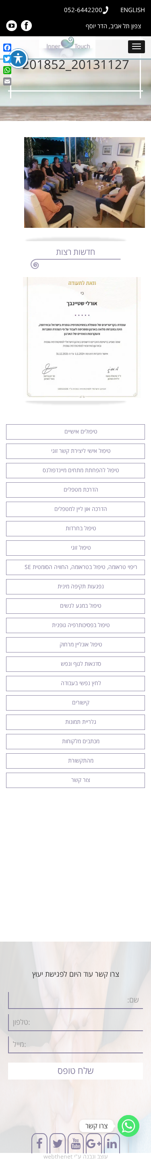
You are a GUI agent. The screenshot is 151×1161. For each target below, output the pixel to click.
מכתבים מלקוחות (80, 741)
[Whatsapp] (128, 1126)
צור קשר (80, 780)
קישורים (80, 702)
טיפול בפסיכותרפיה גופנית (81, 625)
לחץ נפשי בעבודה (81, 683)
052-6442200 (83, 10)
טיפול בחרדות (81, 528)
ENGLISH (132, 10)
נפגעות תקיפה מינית (81, 586)
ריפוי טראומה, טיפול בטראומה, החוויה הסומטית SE (81, 567)
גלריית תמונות (80, 722)
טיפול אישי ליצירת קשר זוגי (81, 451)
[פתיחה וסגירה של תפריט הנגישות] (18, 58)
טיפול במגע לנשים (80, 605)
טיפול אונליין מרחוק (81, 644)
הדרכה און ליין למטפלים (80, 509)
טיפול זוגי (81, 547)
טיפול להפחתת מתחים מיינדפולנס (81, 470)
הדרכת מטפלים (81, 489)
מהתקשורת (80, 760)
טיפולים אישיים (80, 431)
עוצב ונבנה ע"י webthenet (75, 1156)
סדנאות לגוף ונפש (81, 664)
